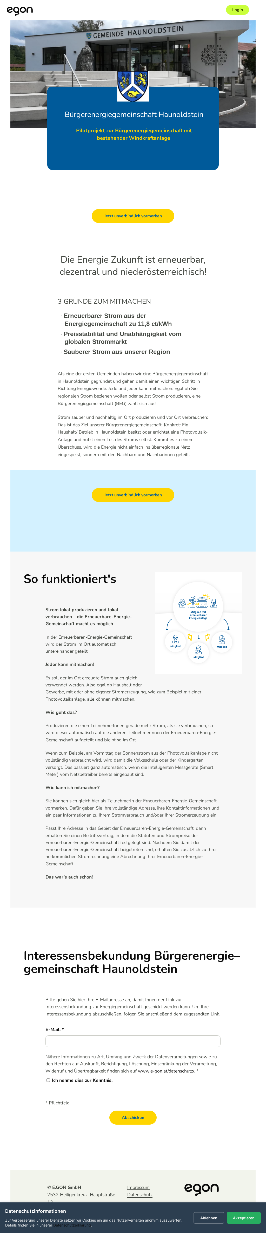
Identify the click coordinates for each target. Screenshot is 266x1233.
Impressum (138, 1187)
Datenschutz (139, 1195)
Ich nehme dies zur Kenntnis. (82, 1080)
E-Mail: (53, 1029)
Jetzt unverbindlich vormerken (133, 216)
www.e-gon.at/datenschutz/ (166, 1071)
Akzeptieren (244, 1218)
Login (237, 10)
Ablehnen (208, 1218)
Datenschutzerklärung (72, 1225)
